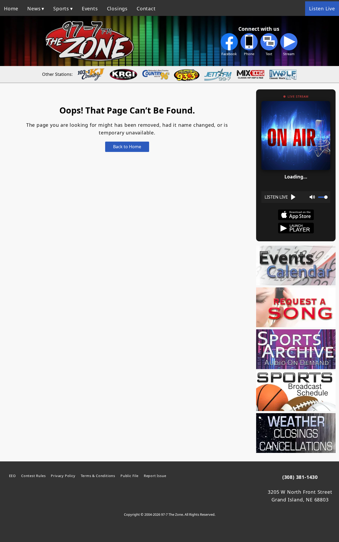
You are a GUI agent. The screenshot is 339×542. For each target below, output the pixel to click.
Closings (117, 8)
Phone (249, 53)
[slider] (323, 197)
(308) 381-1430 (300, 477)
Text (269, 53)
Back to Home (127, 147)
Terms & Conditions (98, 475)
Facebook (229, 53)
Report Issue (155, 475)
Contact (146, 8)
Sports (61, 8)
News (34, 8)
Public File (130, 475)
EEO (12, 475)
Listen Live (322, 8)
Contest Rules (33, 475)
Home (11, 8)
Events (90, 8)
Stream (289, 53)
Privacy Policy (63, 475)
